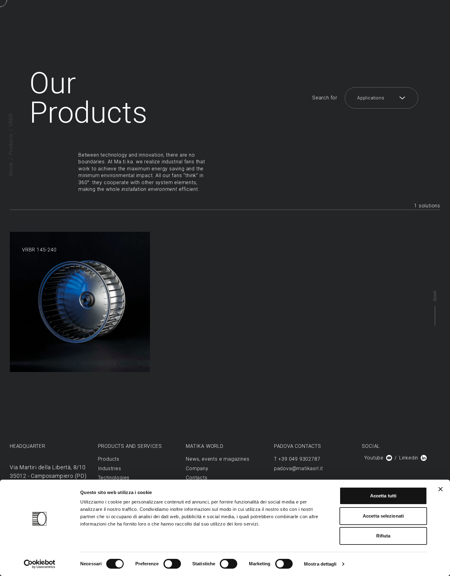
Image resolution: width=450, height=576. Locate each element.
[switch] (172, 564)
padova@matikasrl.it (298, 468)
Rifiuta (383, 535)
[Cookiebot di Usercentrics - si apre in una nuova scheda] (39, 564)
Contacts (196, 478)
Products (11, 144)
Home (11, 169)
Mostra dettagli (320, 564)
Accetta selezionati (383, 515)
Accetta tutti (383, 495)
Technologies (114, 478)
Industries (109, 468)
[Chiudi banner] (440, 489)
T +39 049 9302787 (297, 459)
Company (197, 468)
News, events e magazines (217, 459)
